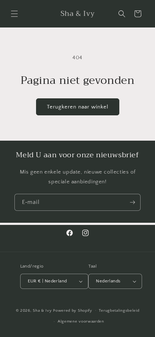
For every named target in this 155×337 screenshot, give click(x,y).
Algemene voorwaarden (81, 321)
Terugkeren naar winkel (77, 107)
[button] (14, 14)
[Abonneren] (132, 202)
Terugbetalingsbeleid (119, 310)
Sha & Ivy (43, 310)
